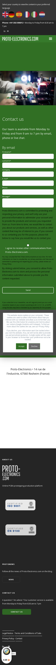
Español (19, 14)
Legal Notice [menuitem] (7, 633)
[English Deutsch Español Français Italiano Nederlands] (23, 14)
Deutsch (11, 14)
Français (27, 14)
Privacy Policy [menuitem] (8, 638)
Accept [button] (21, 346)
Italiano (34, 14)
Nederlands (42, 14)
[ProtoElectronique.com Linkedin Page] (3, 646)
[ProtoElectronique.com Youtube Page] (9, 646)
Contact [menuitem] (19, 638)
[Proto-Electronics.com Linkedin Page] (4, 31)
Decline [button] (34, 346)
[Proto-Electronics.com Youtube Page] (8, 31)
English (5, 14)
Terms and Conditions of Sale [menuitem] (28, 633)
